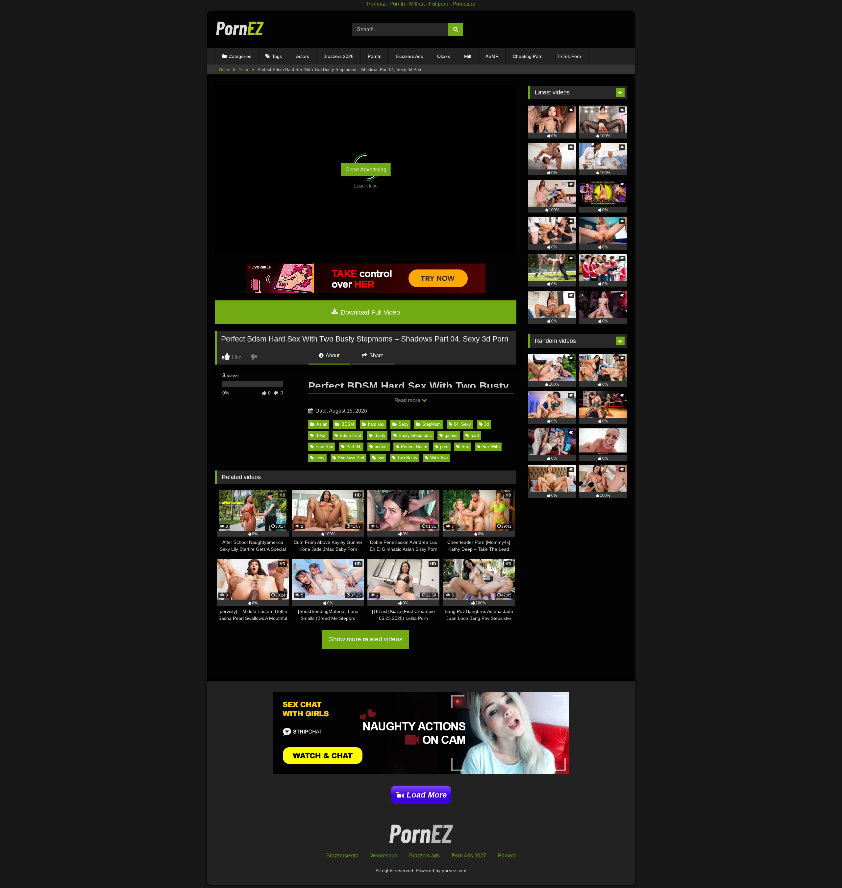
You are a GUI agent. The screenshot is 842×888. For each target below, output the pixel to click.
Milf (467, 56)
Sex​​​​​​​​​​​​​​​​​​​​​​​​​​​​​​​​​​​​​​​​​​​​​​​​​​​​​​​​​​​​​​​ (465, 446)
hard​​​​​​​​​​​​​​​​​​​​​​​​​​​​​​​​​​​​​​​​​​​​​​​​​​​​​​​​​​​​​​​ (475, 435)
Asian (243, 69)
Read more (407, 400)
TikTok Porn (569, 56)
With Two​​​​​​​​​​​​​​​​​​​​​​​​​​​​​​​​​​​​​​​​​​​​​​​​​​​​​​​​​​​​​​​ (439, 457)
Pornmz (376, 4)
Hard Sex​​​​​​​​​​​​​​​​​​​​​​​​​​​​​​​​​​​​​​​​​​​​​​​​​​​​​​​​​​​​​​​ (324, 446)
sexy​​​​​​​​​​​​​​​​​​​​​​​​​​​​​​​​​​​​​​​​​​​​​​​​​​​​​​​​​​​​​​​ (320, 457)
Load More (427, 794)
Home (224, 69)
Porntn (397, 4)
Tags (277, 56)
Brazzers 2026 (338, 56)
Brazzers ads (424, 855)
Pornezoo (464, 4)
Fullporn (438, 4)
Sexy (404, 424)
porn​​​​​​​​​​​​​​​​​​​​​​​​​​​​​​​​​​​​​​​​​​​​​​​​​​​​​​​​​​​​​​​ (444, 446)
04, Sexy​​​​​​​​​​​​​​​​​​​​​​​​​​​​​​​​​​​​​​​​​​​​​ (462, 424)
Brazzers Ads (409, 56)
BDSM (347, 424)
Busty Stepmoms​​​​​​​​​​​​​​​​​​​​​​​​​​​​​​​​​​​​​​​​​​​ (415, 435)
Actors (302, 56)
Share (376, 355)
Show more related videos (366, 639)
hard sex (376, 424)
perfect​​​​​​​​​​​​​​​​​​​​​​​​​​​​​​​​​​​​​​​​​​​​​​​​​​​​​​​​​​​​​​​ (381, 446)
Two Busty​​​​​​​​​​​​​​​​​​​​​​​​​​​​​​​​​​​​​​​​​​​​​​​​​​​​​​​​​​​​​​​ (407, 457)
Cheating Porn (528, 56)
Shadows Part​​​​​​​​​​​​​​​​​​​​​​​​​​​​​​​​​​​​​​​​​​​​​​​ (351, 457)
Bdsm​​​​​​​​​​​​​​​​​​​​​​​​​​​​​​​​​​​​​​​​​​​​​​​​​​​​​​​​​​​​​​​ (321, 435)
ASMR (492, 56)
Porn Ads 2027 (469, 855)
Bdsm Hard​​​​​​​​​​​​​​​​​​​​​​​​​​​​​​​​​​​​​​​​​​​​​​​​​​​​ (350, 435)
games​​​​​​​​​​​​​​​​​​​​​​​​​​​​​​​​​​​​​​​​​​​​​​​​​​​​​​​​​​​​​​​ (451, 435)
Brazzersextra (342, 855)
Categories (240, 56)
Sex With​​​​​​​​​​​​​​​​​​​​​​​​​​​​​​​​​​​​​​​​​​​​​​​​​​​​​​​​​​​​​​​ (491, 446)
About (332, 355)
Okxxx (443, 56)
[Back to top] (822, 868)
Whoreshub (383, 855)
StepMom (431, 424)
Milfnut (417, 4)
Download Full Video (369, 312)
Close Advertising (365, 169)
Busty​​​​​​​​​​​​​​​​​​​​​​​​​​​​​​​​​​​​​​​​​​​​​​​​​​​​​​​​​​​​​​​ (379, 435)
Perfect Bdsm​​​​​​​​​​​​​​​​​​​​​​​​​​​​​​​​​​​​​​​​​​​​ (414, 446)
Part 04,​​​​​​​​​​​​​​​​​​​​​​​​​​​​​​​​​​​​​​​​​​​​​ (353, 446)
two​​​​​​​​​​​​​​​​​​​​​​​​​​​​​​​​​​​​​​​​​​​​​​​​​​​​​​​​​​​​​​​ (381, 457)
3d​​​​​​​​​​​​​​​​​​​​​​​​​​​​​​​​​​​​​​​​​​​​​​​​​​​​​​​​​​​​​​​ (486, 424)
